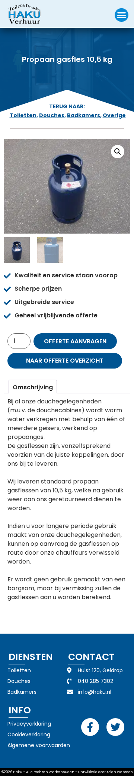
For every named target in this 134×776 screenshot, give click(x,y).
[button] (122, 15)
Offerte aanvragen (75, 341)
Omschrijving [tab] (33, 387)
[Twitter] (115, 727)
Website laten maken (69, 762)
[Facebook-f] (90, 727)
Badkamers (83, 115)
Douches (51, 115)
